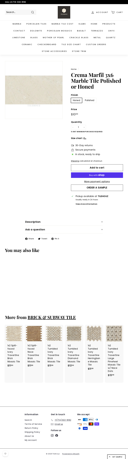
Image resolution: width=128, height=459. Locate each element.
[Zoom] (33, 90)
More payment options (97, 181)
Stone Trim (79, 51)
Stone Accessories (54, 51)
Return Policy (31, 428)
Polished (89, 100)
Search (28, 420)
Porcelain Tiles (36, 23)
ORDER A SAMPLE (97, 187)
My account (31, 440)
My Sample (117, 457)
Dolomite (36, 30)
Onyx (111, 30)
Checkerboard (47, 44)
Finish (74, 95)
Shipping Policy (32, 432)
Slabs (82, 23)
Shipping (75, 161)
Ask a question (35, 229)
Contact (19, 30)
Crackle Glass (79, 37)
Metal (97, 37)
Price (74, 109)
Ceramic (27, 44)
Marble (17, 23)
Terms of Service (33, 424)
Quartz (111, 37)
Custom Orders (96, 44)
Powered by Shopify (71, 454)
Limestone (18, 37)
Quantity (76, 122)
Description (33, 222)
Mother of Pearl (53, 37)
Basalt (81, 30)
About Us (29, 436)
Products (109, 23)
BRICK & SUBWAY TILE (52, 317)
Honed (76, 100)
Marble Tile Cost (63, 23)
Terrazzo (97, 30)
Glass (34, 37)
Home (94, 23)
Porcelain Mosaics (59, 30)
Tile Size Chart (71, 44)
